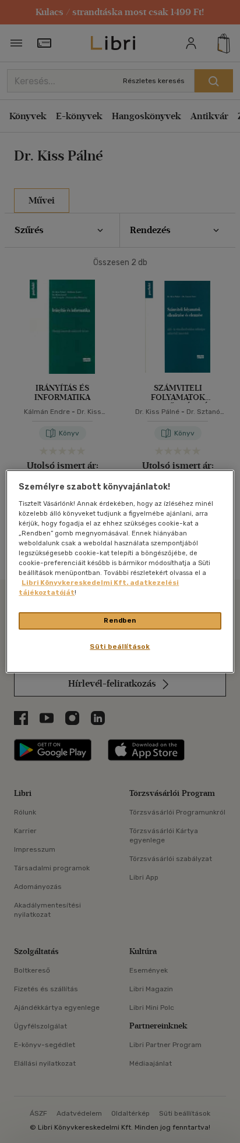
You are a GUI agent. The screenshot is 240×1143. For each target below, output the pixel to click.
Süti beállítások (120, 646)
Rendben (120, 620)
